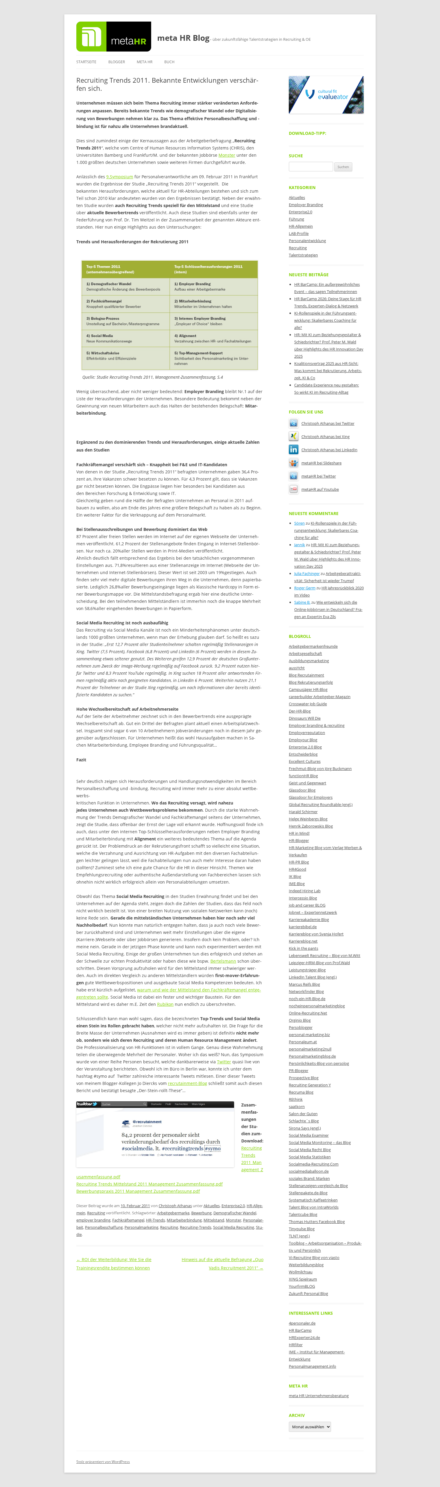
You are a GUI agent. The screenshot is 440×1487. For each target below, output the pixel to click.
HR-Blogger (299, 840)
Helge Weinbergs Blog (308, 819)
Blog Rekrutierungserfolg (311, 682)
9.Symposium (119, 176)
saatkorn (297, 1106)
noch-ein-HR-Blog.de (307, 998)
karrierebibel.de (303, 926)
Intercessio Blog (303, 898)
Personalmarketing (141, 1227)
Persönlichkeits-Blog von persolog (319, 1063)
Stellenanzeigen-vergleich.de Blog (318, 1185)
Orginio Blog (300, 1020)
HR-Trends (155, 1220)
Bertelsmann (223, 961)
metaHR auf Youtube (320, 489)
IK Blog (295, 876)
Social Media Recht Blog (310, 1149)
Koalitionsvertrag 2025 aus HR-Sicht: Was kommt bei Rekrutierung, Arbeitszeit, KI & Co (328, 371)
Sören (299, 523)
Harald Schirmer (303, 811)
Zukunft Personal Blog (308, 1293)
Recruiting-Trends (195, 1227)
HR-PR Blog (299, 862)
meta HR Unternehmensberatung (319, 1395)
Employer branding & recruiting (317, 725)
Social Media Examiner (309, 1135)
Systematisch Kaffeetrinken (313, 1200)
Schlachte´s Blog (304, 1121)
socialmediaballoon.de (309, 1171)
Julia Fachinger (307, 573)
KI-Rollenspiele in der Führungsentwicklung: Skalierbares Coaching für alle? (325, 320)
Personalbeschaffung (104, 1227)
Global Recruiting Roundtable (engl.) (321, 804)
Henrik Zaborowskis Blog (311, 826)
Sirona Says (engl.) (305, 1128)
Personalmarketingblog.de (312, 1056)
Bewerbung (201, 1213)
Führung (296, 219)
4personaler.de (302, 1323)
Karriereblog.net (303, 941)
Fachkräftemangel (128, 1220)
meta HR (144, 61)
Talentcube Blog (303, 1214)
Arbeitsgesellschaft (305, 653)
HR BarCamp (300, 1330)
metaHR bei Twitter (318, 476)
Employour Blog (303, 739)
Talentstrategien (303, 255)
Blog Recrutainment (306, 675)
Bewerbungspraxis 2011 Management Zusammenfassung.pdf (138, 1191)
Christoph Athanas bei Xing (325, 436)
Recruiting (96, 1213)
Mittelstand (214, 1220)
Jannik (299, 544)
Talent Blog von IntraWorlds (314, 1207)
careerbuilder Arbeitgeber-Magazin (320, 696)
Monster (227, 155)
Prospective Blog (303, 1077)
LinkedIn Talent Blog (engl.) (313, 977)
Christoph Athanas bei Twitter (327, 423)
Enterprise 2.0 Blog (305, 747)
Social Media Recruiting (233, 1227)
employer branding (93, 1220)
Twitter (224, 1062)
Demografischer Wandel (234, 1213)
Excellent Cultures (305, 761)
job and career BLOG (307, 905)
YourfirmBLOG (302, 1286)
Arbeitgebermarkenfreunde (313, 646)
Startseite (86, 61)
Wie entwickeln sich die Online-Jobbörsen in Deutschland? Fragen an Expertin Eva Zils (328, 609)
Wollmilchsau (300, 1272)
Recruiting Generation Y (310, 1085)
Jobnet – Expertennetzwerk (313, 912)
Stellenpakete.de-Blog (308, 1192)
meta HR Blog (183, 37)
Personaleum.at (303, 1041)
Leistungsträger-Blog (307, 970)
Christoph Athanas (175, 1205)
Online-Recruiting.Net (308, 1013)
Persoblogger (300, 1027)
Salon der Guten (303, 1113)
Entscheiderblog (303, 754)
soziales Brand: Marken (309, 1178)
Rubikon (165, 1004)
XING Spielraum (303, 1279)
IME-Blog (297, 883)
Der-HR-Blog (300, 711)
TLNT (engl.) (299, 1236)
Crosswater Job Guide (308, 703)
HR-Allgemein (301, 226)
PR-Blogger (298, 1070)
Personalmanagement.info (312, 1366)
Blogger (116, 61)
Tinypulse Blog (302, 1228)
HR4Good (297, 869)
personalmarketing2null (310, 1049)
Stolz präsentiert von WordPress (103, 1461)
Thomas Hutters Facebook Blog (317, 1221)
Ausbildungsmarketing (309, 660)
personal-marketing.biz (309, 1034)
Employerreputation (307, 732)
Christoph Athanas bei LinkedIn (329, 449)
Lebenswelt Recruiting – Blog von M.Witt (324, 955)
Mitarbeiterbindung (184, 1220)
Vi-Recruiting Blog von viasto (314, 1257)
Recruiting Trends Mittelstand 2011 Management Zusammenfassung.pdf (149, 1184)
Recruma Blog (301, 1092)
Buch (169, 61)
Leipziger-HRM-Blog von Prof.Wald (319, 962)
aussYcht (297, 668)
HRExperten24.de (304, 1337)
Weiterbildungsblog (306, 1264)
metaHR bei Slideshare (321, 463)
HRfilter (296, 1344)
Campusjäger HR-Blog (308, 689)
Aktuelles (212, 1205)
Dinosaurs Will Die (305, 718)
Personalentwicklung (307, 240)
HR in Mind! (299, 833)
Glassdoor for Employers (311, 797)
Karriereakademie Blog (309, 919)
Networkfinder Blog (306, 991)
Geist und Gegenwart (307, 783)
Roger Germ (304, 588)
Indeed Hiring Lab (305, 890)
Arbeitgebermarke (173, 1213)
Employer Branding (306, 204)
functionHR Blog (303, 775)
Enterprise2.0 (233, 1205)
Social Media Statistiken (310, 1157)
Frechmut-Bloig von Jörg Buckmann (320, 768)
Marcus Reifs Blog (304, 984)
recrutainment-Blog (187, 1083)
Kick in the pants (303, 948)
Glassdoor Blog (302, 790)
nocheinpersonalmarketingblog (317, 1006)
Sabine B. (302, 602)
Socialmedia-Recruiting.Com (314, 1164)
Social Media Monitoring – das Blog (320, 1142)
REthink (296, 1099)
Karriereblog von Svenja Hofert (316, 934)
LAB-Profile (299, 233)
